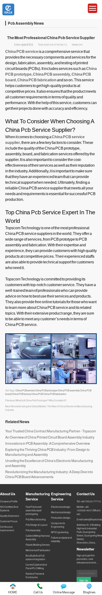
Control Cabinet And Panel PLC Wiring (36, 566)
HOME (12, 592)
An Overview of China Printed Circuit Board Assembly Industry (49, 437)
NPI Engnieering (60, 532)
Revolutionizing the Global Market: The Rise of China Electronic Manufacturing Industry (48, 408)
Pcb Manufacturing (36, 519)
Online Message (64, 592)
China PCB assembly (69, 390)
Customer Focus (8, 521)
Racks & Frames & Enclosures (35, 575)
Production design (60, 517)
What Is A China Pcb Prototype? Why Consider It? (41, 400)
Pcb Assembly (33, 530)
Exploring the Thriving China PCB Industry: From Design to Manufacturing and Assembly (47, 452)
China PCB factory (21, 394)
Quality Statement (9, 515)
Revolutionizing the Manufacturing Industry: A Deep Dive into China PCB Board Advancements (49, 474)
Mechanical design (61, 512)
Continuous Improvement (7, 528)
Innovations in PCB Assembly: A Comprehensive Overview (47, 443)
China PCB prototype (46, 390)
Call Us (38, 592)
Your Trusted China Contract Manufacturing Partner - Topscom (50, 431)
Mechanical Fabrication (38, 550)
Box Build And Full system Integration (35, 557)
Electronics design (60, 506)
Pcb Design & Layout (36, 524)
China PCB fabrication (54, 394)
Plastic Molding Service (38, 544)
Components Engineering (58, 525)
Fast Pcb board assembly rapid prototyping (34, 510)
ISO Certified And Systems (9, 508)
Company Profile (9, 501)
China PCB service (25, 390)
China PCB (37, 394)
